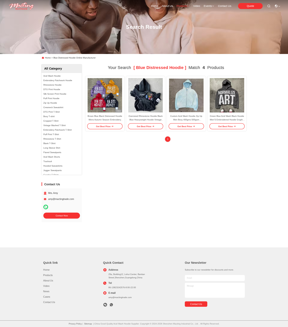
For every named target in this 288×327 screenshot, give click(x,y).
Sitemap (88, 324)
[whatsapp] (45, 207)
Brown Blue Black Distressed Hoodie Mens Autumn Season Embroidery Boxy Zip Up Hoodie (105, 119)
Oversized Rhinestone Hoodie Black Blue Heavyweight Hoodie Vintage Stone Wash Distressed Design (146, 119)
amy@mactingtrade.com (61, 199)
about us (167, 5)
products (182, 5)
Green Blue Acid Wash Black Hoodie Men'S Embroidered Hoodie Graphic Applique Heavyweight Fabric (227, 119)
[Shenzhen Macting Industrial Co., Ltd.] (21, 6)
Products (48, 275)
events (208, 5)
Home (154, 5)
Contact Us (49, 302)
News (46, 291)
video (196, 5)
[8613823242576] (111, 305)
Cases (46, 297)
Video (46, 286)
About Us (48, 280)
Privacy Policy (75, 324)
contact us (224, 5)
